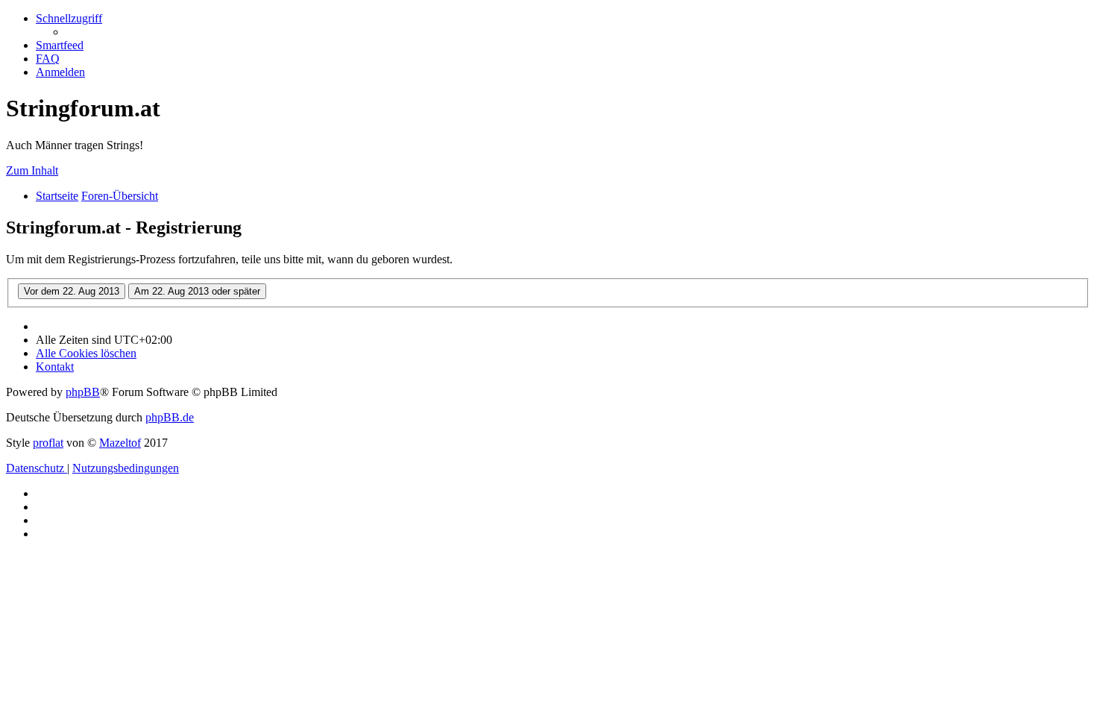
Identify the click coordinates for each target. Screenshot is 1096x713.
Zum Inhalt (32, 170)
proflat (48, 442)
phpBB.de (169, 417)
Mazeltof (120, 442)
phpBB (83, 392)
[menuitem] (60, 45)
